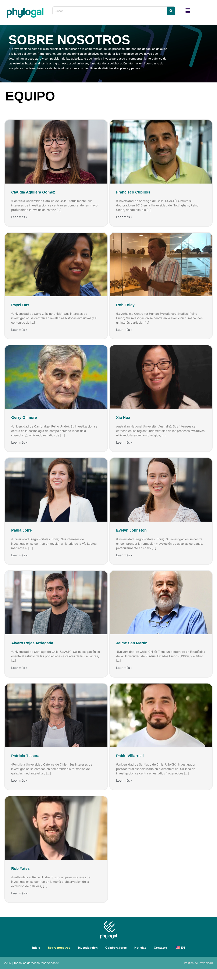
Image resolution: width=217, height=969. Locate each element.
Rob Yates (20, 868)
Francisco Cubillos (133, 192)
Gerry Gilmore (24, 417)
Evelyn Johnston (131, 530)
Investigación (88, 947)
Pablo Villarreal (130, 756)
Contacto (160, 947)
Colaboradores (116, 947)
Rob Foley (125, 305)
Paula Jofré (21, 530)
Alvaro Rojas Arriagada (32, 643)
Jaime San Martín (131, 643)
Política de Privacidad (198, 963)
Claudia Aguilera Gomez (33, 192)
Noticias (140, 947)
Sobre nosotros (59, 947)
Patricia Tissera (25, 756)
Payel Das (20, 305)
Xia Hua (123, 417)
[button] (188, 10)
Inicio (36, 947)
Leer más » (19, 217)
